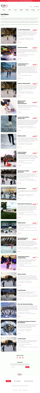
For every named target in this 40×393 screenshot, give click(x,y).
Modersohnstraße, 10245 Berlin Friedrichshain (26, 91)
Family (9, 9)
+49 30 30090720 (21, 127)
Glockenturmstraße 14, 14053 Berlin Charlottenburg (27, 212)
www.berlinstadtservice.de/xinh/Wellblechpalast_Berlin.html (28, 230)
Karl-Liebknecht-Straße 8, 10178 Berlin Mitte (25, 329)
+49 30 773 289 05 (21, 345)
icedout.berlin (28, 330)
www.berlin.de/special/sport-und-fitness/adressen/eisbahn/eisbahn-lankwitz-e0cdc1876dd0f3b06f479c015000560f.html (28, 347)
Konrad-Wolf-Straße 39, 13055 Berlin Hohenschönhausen (28, 227)
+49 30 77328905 (21, 144)
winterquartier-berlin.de (30, 39)
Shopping (33, 9)
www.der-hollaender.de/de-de (31, 127)
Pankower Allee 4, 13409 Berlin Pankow (25, 247)
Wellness (27, 9)
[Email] (23, 357)
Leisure (15, 9)
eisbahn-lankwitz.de (29, 144)
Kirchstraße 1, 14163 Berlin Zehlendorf (24, 109)
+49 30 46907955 (21, 313)
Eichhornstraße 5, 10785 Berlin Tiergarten (25, 75)
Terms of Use (15, 390)
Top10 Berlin (20, 385)
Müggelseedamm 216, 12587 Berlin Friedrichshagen (27, 160)
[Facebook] (17, 357)
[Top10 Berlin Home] (20, 374)
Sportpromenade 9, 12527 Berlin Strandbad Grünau (27, 54)
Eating (3, 9)
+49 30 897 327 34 (21, 180)
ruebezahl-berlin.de (29, 195)
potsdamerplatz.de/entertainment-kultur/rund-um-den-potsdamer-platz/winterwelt (28, 266)
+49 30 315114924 (21, 213)
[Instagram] (20, 357)
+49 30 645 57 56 (21, 161)
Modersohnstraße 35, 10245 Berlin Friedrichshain (26, 38)
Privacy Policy (25, 390)
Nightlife (21, 9)
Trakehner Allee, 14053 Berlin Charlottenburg (26, 126)
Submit (27, 367)
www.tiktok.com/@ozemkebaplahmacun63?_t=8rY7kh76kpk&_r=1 (28, 248)
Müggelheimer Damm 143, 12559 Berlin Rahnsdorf (26, 194)
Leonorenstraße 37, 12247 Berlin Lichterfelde (25, 143)
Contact (8, 381)
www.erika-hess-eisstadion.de (31, 313)
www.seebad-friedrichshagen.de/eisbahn (25, 162)
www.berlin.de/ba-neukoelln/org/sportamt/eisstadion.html (28, 296)
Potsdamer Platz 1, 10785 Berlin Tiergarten (25, 263)
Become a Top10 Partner (28, 381)
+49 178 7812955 (35, 247)
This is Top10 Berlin (17, 381)
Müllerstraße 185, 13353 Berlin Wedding (25, 312)
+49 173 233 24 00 (21, 330)
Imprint (20, 390)
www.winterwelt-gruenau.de (23, 55)
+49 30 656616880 (21, 195)
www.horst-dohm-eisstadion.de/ (31, 180)
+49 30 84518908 (21, 39)
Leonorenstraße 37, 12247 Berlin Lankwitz (25, 281)
